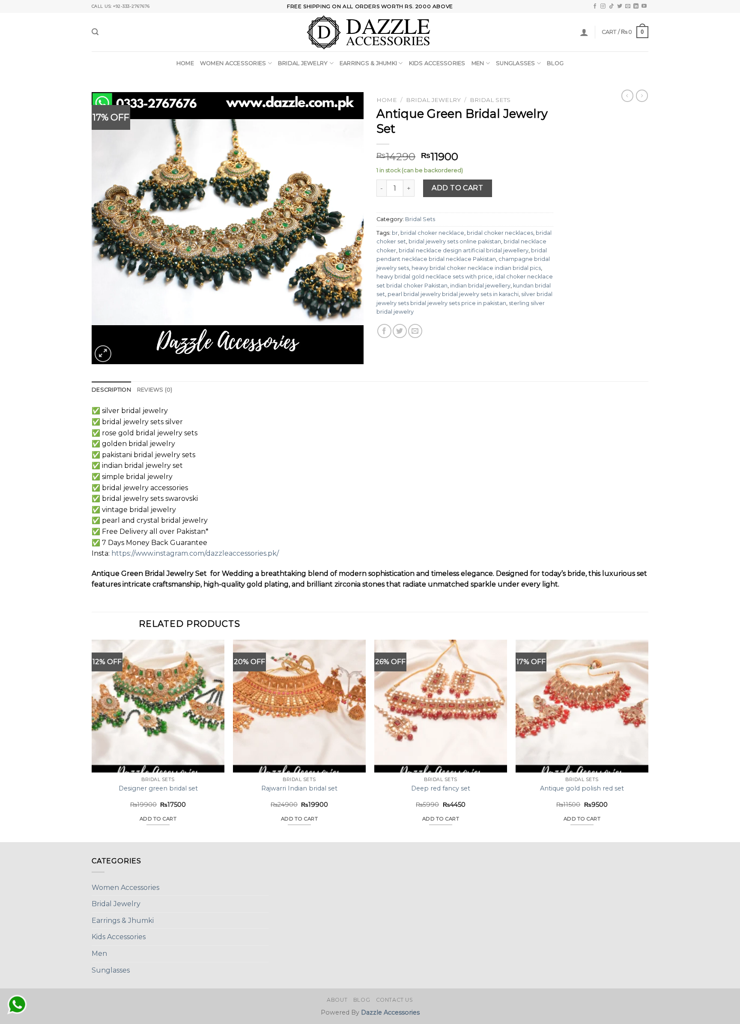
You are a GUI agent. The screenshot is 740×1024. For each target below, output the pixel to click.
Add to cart (457, 188)
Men (477, 63)
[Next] (648, 740)
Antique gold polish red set (582, 788)
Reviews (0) (155, 389)
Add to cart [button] (158, 819)
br (395, 233)
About (337, 1000)
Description (111, 389)
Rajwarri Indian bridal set (299, 788)
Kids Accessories (437, 63)
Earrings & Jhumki (368, 63)
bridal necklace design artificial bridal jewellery (463, 250)
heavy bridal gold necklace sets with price (434, 276)
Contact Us (394, 1000)
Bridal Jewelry (303, 63)
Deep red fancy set (440, 788)
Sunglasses (515, 63)
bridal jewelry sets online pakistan (455, 241)
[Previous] (92, 740)
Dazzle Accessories (390, 1012)
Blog (555, 63)
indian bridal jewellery (480, 285)
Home (185, 63)
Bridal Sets (490, 99)
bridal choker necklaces (500, 233)
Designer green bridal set (158, 788)
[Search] (95, 32)
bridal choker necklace (432, 233)
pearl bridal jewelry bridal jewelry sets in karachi (453, 294)
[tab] (111, 389)
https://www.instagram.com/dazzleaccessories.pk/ (195, 553)
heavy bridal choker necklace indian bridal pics (476, 268)
